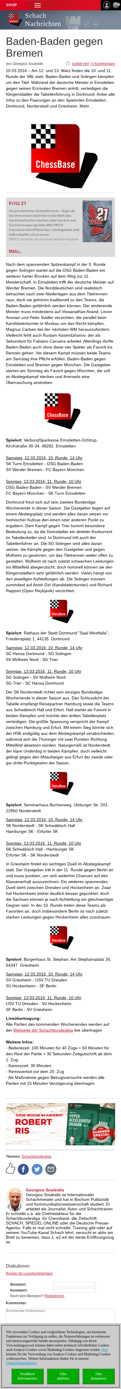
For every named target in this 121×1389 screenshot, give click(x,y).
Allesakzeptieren (98, 1376)
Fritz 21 (17, 203)
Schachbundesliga (36, 1156)
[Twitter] (37, 1169)
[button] (37, 5)
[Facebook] (23, 1169)
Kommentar (16, 1303)
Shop (11, 5)
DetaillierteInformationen (27, 1376)
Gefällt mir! (80, 64)
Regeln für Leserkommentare (29, 1273)
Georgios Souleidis (45, 1190)
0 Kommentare (103, 64)
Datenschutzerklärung (21, 1363)
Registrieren (54, 1296)
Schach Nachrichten (43, 19)
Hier (105, 1350)
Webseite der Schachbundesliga (43, 1030)
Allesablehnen (63, 1376)
